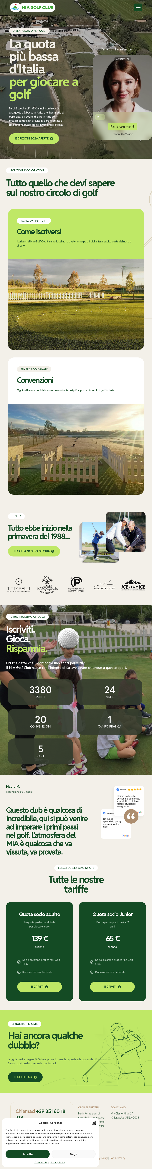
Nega (73, 1154)
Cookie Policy (41, 1162)
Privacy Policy (58, 1162)
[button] (94, 1123)
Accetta (27, 1154)
